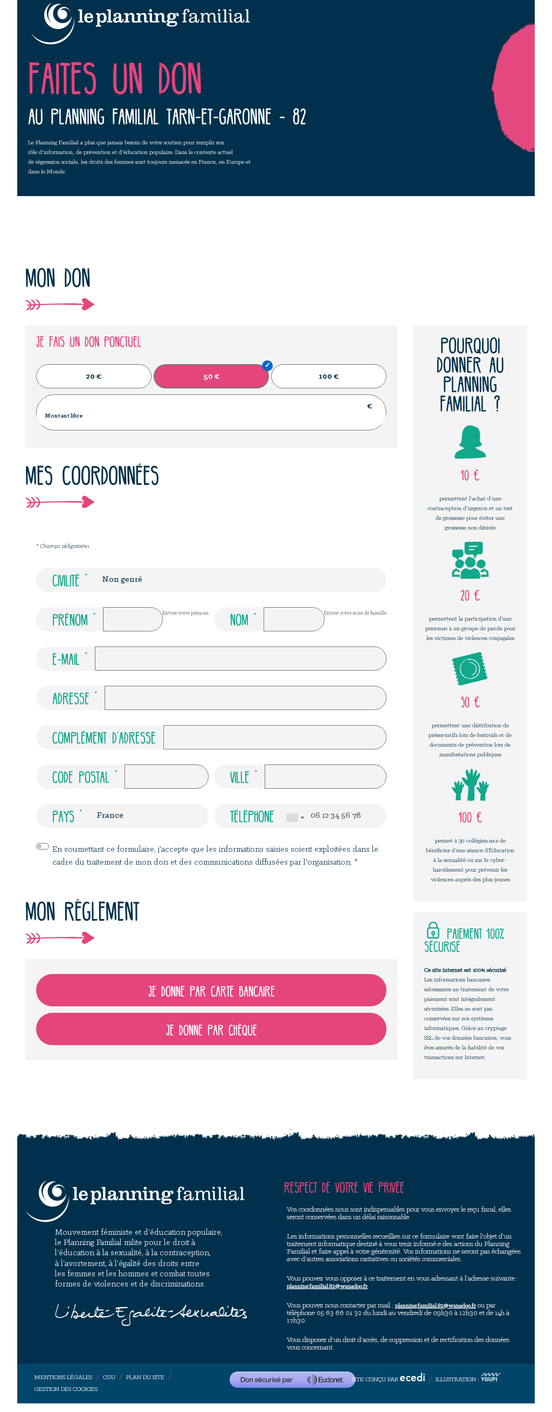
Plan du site (145, 1377)
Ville (240, 776)
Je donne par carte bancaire (211, 990)
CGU (109, 1377)
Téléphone (252, 815)
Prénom (70, 618)
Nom (239, 618)
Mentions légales (63, 1377)
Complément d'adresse (104, 736)
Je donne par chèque (211, 1029)
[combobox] (294, 818)
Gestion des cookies (66, 1389)
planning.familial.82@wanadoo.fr (327, 1286)
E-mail (66, 658)
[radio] (94, 376)
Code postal (80, 776)
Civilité (66, 579)
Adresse (70, 697)
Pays (63, 815)
